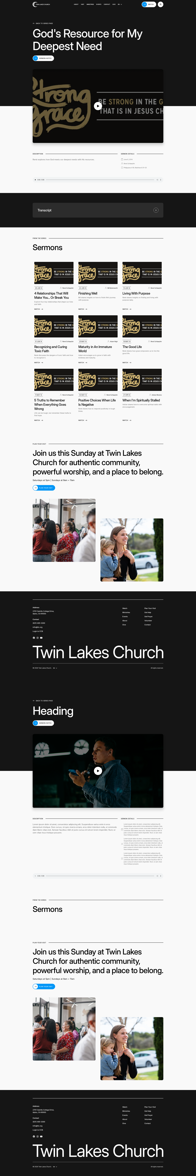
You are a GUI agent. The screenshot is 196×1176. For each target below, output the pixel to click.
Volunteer (148, 621)
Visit (82, 4)
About (124, 621)
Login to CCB (38, 631)
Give (124, 625)
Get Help (147, 612)
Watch (124, 608)
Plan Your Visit (150, 608)
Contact (147, 625)
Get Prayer (148, 616)
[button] (98, 210)
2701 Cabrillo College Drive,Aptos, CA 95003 (43, 612)
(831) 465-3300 (39, 623)
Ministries (126, 612)
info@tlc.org (37, 627)
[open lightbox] (98, 106)
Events (125, 616)
